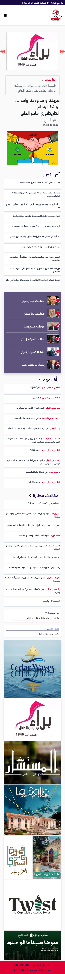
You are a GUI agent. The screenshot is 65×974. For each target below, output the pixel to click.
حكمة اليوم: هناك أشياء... (48, 633)
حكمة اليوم (54, 628)
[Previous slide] (62, 51)
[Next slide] (2, 51)
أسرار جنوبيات (53, 612)
